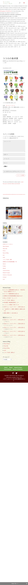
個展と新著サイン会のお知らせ (11, 313)
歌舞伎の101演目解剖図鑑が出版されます (13, 295)
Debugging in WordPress (5, 11)
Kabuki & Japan (18, 367)
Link (4, 279)
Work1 (4, 263)
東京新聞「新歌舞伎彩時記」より (11, 302)
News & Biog (19, 61)
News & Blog (6, 252)
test (3, 255)
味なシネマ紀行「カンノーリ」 (11, 298)
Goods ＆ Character (18, 369)
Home (4, 250)
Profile (4, 266)
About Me (5, 248)
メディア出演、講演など (9, 300)
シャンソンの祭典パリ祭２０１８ (11, 304)
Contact (4, 277)
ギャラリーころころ (10, 105)
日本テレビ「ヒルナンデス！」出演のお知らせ (14, 306)
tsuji (7, 61)
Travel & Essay (7, 369)
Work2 (4, 268)
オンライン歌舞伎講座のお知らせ (11, 293)
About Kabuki (7, 343)
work (4, 257)
